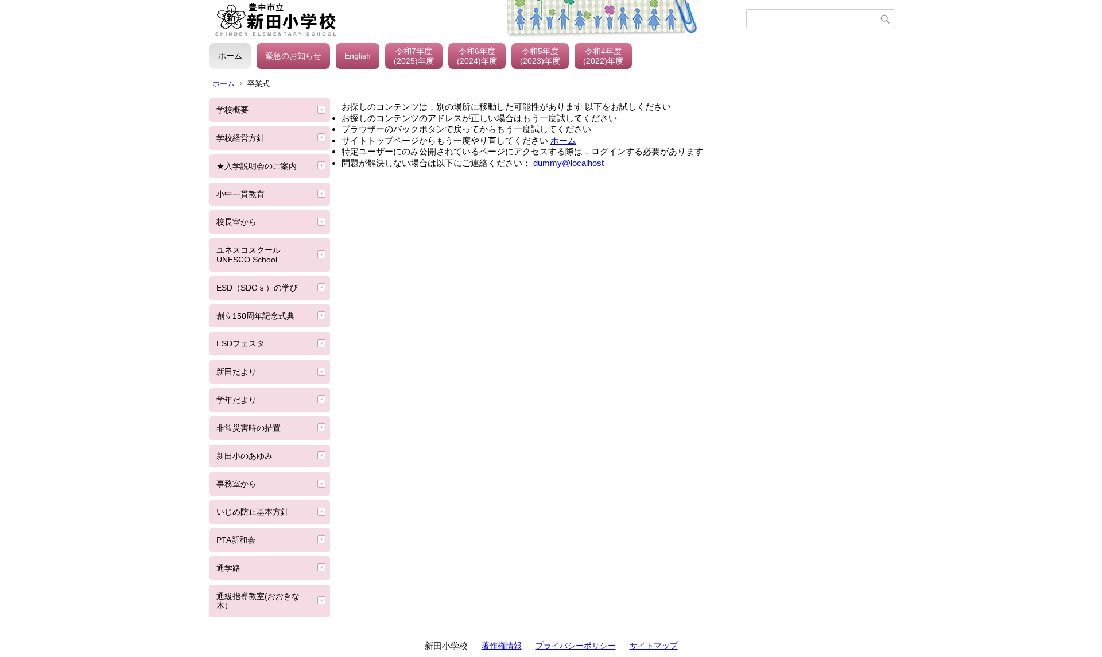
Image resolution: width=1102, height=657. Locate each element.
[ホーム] (477, 19)
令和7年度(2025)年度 (414, 56)
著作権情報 (502, 645)
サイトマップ (654, 645)
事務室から (236, 483)
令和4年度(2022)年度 (603, 56)
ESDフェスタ (240, 343)
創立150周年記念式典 (255, 315)
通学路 (228, 568)
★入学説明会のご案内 (256, 166)
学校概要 (232, 109)
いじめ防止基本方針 (252, 511)
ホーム (230, 55)
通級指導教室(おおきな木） (258, 601)
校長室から (236, 221)
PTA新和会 (235, 539)
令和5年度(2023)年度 (540, 56)
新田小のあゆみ (244, 456)
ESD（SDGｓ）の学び (257, 287)
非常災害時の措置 (248, 427)
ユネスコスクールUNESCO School (248, 254)
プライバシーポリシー (576, 645)
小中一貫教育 (240, 194)
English (357, 55)
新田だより (236, 371)
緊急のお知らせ (293, 55)
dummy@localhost (568, 163)
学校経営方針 (240, 137)
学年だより (236, 399)
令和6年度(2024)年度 (477, 56)
